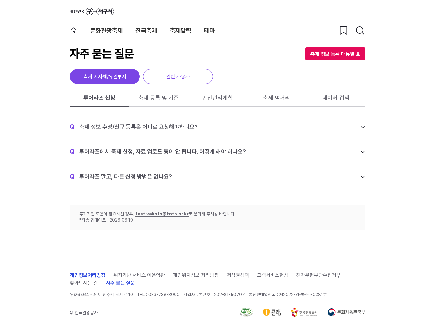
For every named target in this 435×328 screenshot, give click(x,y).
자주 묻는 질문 (120, 283)
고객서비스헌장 (272, 275)
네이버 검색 (335, 97)
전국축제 (146, 30)
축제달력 (180, 30)
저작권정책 (238, 275)
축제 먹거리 (276, 97)
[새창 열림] (246, 315)
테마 (209, 30)
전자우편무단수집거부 (318, 275)
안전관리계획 (217, 97)
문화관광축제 (106, 30)
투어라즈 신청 (99, 97)
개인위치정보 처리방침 (196, 275)
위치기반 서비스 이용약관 (139, 275)
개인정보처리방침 (87, 275)
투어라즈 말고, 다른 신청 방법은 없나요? (121, 176)
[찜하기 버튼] (344, 31)
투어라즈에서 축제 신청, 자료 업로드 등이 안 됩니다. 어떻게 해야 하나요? (158, 151)
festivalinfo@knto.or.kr (162, 213)
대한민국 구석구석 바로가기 (92, 11)
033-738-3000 (164, 294)
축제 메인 (73, 30)
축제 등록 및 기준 (158, 97)
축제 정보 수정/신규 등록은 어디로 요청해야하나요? (134, 126)
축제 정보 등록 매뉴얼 (332, 54)
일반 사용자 (178, 77)
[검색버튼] (360, 31)
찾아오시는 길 (84, 283)
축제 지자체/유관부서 (104, 77)
